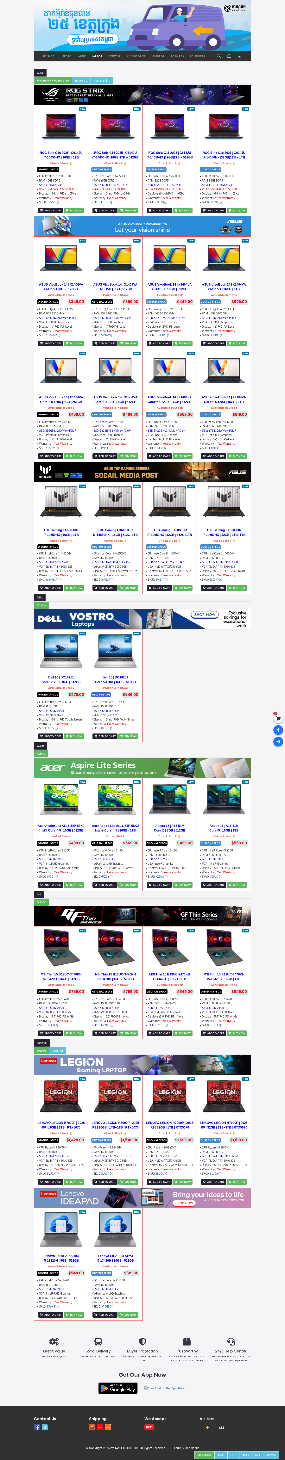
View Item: (205, 1455)
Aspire (41, 754)
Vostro (41, 605)
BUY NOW (76, 210)
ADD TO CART (52, 210)
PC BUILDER (197, 56)
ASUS (40, 73)
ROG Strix (81, 81)
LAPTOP (97, 56)
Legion (41, 1051)
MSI (39, 894)
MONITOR (158, 56)
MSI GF (41, 902)
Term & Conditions (186, 1448)
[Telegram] (45, 1427)
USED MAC (47, 56)
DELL (40, 597)
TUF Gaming (102, 81)
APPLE (82, 56)
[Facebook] (38, 1427)
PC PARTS (177, 56)
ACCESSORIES (136, 56)
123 (221, 1428)
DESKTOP (114, 56)
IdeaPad (57, 1051)
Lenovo (42, 1043)
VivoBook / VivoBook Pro (53, 81)
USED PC (66, 56)
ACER (40, 746)
